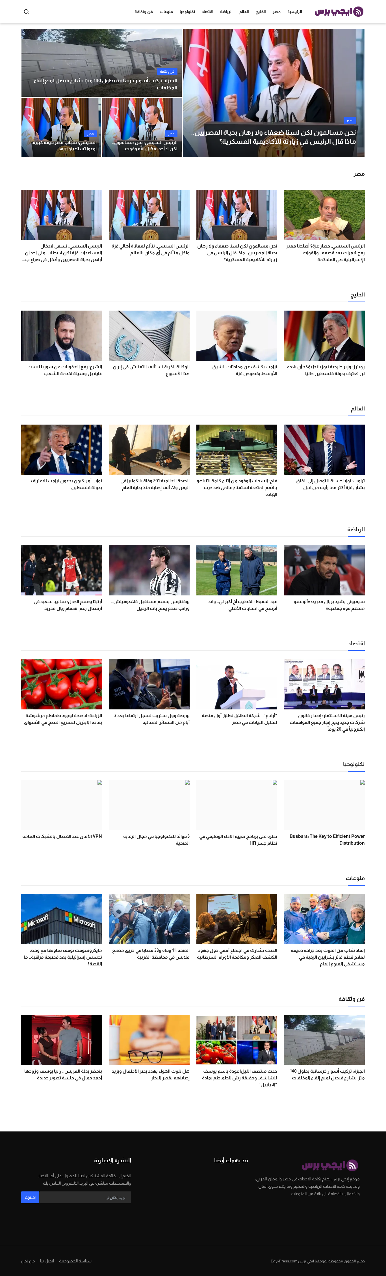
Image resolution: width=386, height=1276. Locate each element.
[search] (26, 12)
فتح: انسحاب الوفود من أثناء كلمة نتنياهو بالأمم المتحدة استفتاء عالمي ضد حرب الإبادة (237, 487)
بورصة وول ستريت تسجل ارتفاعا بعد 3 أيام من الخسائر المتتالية (152, 719)
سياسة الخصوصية (75, 1260)
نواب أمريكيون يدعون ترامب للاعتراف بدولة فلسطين (66, 484)
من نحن (28, 1260)
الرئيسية (294, 11)
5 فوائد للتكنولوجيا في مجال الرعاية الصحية (156, 839)
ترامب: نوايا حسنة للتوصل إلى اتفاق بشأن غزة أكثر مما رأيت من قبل (330, 484)
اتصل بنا (47, 1260)
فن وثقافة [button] (144, 11)
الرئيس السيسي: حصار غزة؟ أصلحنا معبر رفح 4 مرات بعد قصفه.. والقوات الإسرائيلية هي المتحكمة (326, 253)
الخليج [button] (261, 11)
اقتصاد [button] (207, 11)
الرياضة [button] (226, 11)
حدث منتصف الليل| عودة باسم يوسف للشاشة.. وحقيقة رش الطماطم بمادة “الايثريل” (239, 1078)
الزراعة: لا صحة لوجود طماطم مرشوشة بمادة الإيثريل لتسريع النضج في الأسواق (63, 719)
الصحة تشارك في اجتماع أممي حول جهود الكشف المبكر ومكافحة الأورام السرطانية (237, 953)
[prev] (192, 93)
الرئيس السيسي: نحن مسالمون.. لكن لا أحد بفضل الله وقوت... (144, 145)
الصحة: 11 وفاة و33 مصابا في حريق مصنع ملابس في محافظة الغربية (151, 953)
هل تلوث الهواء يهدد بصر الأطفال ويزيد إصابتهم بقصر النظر (151, 1074)
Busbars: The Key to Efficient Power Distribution (327, 839)
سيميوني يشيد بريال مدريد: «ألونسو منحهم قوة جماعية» (329, 605)
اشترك (30, 1197)
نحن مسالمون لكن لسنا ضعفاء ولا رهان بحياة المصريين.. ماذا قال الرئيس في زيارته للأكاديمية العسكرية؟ (237, 253)
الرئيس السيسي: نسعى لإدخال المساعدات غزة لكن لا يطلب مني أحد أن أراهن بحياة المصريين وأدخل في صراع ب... (62, 253)
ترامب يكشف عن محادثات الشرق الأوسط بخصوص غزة (244, 370)
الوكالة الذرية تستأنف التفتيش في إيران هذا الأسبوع (151, 370)
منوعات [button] (166, 11)
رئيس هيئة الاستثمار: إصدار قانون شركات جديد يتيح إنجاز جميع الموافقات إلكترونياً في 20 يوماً (327, 722)
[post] (274, 93)
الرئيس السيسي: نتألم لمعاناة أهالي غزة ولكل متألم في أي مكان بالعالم (151, 249)
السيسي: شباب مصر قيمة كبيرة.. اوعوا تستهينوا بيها (64, 145)
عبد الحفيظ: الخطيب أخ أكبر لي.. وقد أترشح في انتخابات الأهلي (242, 605)
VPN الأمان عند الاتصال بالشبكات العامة (62, 836)
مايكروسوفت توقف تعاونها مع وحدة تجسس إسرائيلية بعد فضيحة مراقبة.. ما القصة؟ (63, 957)
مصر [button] (277, 11)
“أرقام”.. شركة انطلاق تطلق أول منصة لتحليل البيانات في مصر (239, 719)
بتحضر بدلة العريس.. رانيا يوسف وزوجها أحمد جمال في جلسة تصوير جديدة (63, 1074)
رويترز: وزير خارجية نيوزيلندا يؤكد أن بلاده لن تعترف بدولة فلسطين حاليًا (326, 370)
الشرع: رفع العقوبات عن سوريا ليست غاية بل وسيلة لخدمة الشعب (64, 370)
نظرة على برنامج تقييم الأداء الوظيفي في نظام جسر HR (238, 839)
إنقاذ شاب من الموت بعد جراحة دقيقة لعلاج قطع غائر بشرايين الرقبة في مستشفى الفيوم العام (328, 957)
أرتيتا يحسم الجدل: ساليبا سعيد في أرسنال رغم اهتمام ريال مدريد (68, 605)
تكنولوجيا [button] (187, 11)
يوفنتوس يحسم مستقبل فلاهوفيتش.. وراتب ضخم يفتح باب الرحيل (150, 605)
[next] (355, 93)
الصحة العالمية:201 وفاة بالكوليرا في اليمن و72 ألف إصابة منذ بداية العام (155, 484)
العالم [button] (244, 11)
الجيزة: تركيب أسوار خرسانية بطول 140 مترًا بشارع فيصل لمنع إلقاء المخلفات (105, 84)
